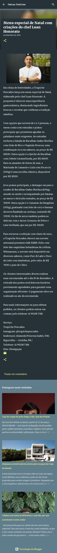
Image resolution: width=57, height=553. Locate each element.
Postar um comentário (15, 374)
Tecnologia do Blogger (30, 549)
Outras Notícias (17, 4)
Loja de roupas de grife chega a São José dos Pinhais (26, 417)
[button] (5, 41)
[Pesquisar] (53, 4)
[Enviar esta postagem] (5, 354)
